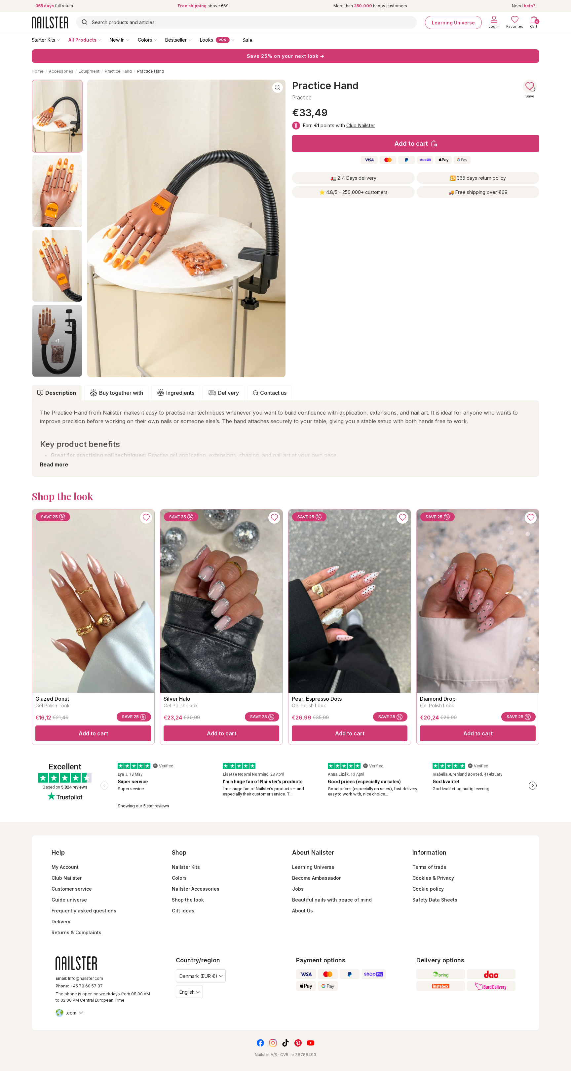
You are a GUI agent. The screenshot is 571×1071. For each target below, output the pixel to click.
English (187, 992)
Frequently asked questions (84, 910)
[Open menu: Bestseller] (194, 40)
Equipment (89, 71)
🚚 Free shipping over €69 (478, 192)
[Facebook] (260, 1043)
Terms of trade (429, 867)
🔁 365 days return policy (478, 178)
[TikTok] (285, 1043)
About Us (302, 910)
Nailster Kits (186, 867)
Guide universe (69, 900)
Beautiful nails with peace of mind (332, 900)
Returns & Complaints (76, 932)
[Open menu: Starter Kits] (63, 40)
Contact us (273, 392)
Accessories (61, 71)
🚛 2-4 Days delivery (353, 178)
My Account (65, 867)
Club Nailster (360, 125)
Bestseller (176, 40)
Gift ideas (183, 910)
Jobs (298, 889)
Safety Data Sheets (434, 900)
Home (38, 71)
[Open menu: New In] (132, 40)
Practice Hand (118, 71)
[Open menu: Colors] (160, 40)
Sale (247, 40)
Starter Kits (43, 40)
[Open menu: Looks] (237, 40)
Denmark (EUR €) (198, 976)
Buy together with (121, 392)
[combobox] (246, 22)
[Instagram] (273, 1043)
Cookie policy (428, 889)
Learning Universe (453, 22)
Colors (145, 40)
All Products (82, 40)
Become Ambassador (316, 878)
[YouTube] (311, 1043)
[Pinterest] (298, 1043)
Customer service (72, 889)
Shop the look (188, 900)
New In (117, 40)
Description (60, 392)
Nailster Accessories (195, 889)
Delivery (228, 392)
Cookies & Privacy (433, 878)
